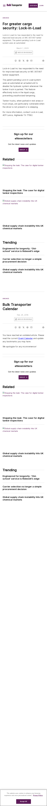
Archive (6, 18)
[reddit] (27, 61)
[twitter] (23, 61)
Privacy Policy (38, 795)
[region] (23, 797)
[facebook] (16, 61)
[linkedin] (19, 61)
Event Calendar (25, 338)
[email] (31, 61)
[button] (4, 5)
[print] (43, 61)
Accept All (23, 801)
